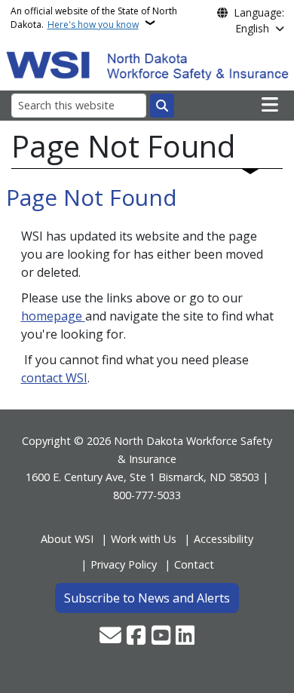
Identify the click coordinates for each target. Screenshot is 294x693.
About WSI (67, 539)
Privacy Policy (123, 564)
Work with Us (143, 539)
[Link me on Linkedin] (185, 636)
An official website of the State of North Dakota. (94, 18)
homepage (53, 316)
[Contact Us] (110, 636)
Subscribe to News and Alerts (147, 598)
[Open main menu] (270, 105)
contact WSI (54, 377)
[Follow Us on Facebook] (136, 636)
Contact (194, 564)
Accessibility (223, 539)
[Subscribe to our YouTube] (161, 636)
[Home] (147, 64)
